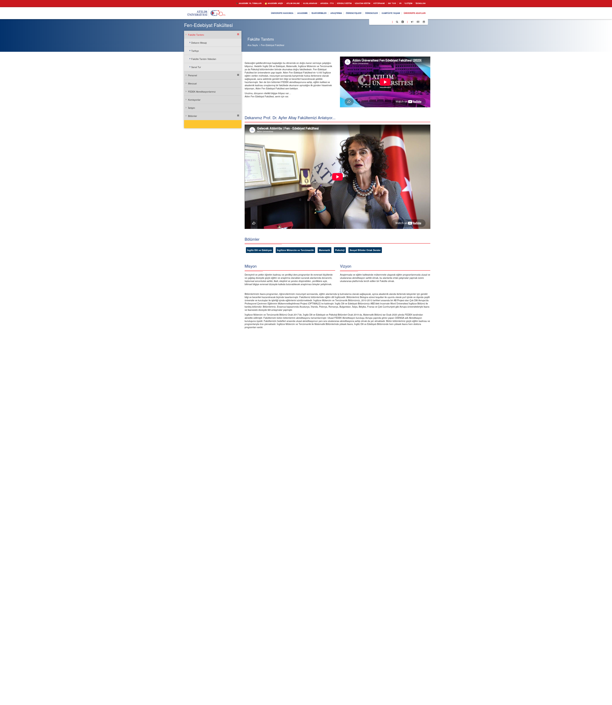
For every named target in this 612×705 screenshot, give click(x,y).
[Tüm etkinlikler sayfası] (424, 22)
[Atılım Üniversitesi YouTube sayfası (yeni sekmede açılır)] (388, 21)
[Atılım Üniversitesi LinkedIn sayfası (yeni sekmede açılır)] (380, 21)
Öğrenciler (364, 13)
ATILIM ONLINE (274, 3)
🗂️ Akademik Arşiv (252, 3)
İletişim (405, 3)
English (420, 3)
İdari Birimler (305, 13)
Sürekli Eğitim (333, 3)
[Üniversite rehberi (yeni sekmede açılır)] (403, 22)
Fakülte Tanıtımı (196, 34)
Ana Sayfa (253, 45)
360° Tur (387, 3)
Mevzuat (192, 83)
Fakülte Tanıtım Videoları (203, 59)
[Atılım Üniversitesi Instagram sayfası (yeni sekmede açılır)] (384, 21)
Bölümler (192, 116)
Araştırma (324, 13)
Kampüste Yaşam (386, 13)
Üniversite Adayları (413, 13)
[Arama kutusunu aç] (397, 22)
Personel (192, 75)
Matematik (324, 250)
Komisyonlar (194, 99)
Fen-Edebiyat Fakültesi (272, 45)
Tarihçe (195, 50)
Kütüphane (372, 3)
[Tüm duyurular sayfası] (412, 22)
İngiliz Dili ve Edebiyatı (259, 250)
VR (396, 3)
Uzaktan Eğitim (354, 3)
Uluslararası (294, 3)
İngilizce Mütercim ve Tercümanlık (295, 250)
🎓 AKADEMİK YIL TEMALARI (223, 3)
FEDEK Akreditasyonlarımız (202, 91)
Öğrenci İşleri (344, 13)
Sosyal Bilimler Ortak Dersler (365, 250)
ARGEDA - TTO (313, 3)
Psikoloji (340, 250)
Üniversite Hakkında (264, 13)
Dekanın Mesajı (199, 42)
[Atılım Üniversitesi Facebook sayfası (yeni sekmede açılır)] (372, 21)
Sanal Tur (196, 67)
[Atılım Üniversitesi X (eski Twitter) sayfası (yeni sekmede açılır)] (376, 22)
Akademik (287, 13)
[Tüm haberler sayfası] (418, 22)
